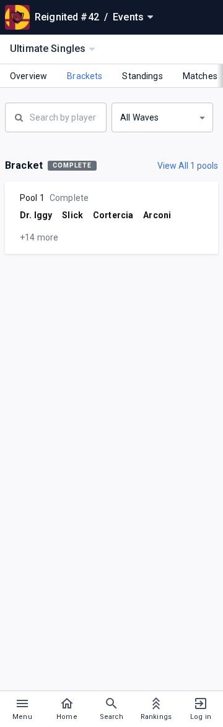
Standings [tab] (142, 76)
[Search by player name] (56, 116)
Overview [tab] (28, 76)
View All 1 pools (187, 166)
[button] (162, 117)
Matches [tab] (200, 76)
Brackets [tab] (84, 76)
